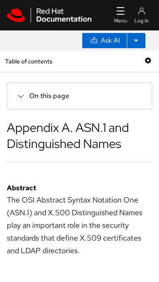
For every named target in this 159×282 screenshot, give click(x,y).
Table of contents (29, 61)
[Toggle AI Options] (136, 40)
